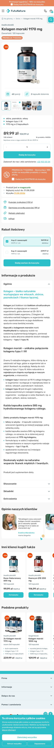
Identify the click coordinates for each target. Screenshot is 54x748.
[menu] (4, 11)
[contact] (45, 10)
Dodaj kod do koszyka (28, 4)
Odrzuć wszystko (14, 744)
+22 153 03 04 (43, 162)
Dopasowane (39, 744)
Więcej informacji (9, 730)
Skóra (18, 19)
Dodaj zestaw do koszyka (27, 263)
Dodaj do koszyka (27, 155)
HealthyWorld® (8, 25)
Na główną (8, 19)
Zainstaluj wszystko (27, 737)
